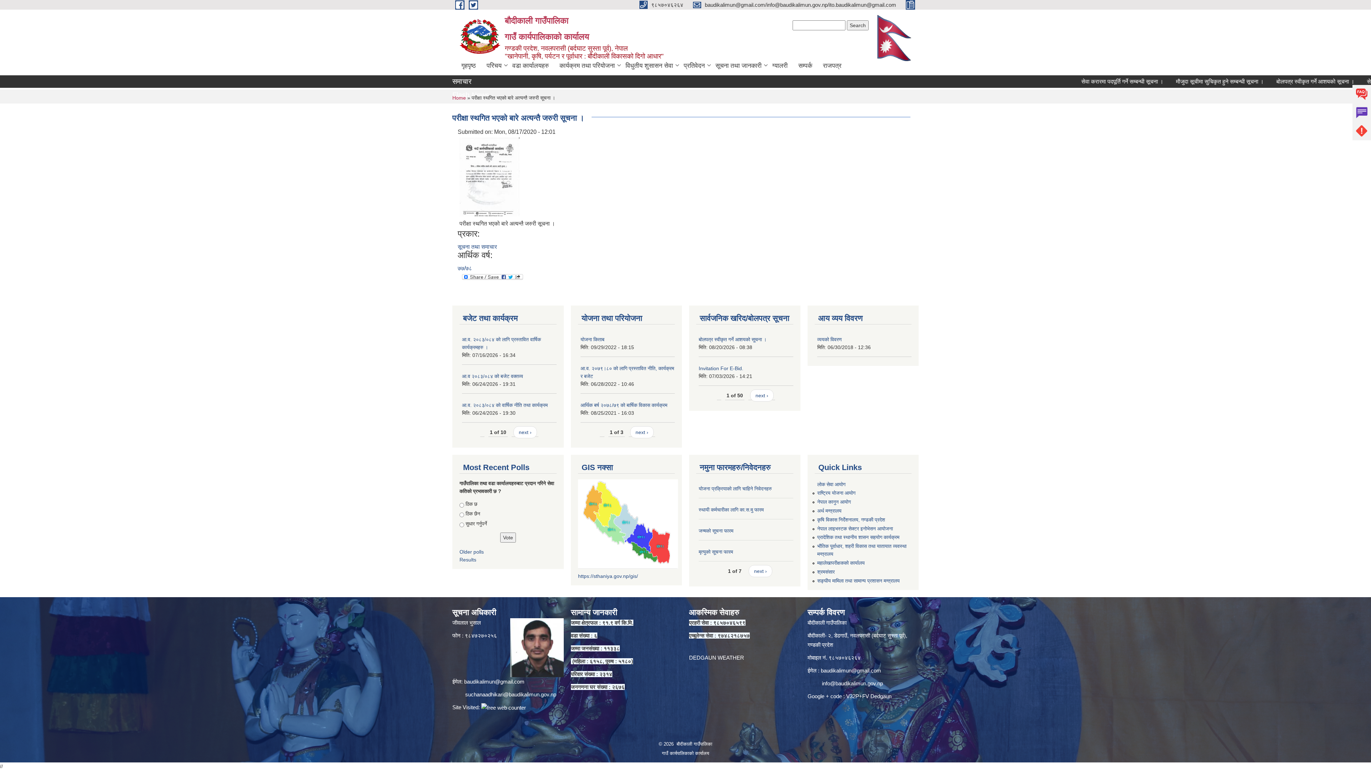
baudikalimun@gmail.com (494, 682)
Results (467, 560)
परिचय (494, 65)
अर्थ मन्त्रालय (829, 511)
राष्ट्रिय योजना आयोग (836, 493)
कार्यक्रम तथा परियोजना (587, 65)
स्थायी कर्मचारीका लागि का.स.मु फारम (731, 510)
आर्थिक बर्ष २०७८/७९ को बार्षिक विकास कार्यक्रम (624, 405)
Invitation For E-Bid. (721, 368)
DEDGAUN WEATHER (716, 658)
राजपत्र (832, 65)
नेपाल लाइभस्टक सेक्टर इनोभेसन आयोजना (855, 528)
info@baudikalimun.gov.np (852, 683)
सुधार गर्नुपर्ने (476, 523)
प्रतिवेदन (694, 65)
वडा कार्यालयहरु (530, 65)
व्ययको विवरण (829, 339)
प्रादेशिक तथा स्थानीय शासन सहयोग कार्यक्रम (858, 537)
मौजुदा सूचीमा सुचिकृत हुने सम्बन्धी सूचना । (1178, 82)
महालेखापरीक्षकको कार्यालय (841, 563)
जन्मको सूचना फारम (716, 531)
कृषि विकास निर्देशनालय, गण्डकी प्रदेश (851, 520)
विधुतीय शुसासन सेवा (649, 65)
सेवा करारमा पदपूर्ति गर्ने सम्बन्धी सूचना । (1081, 82)
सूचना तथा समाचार (477, 247)
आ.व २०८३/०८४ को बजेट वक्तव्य (492, 376)
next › (525, 432)
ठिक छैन (473, 513)
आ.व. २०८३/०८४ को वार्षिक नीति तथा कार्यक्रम (505, 405)
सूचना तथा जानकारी (738, 65)
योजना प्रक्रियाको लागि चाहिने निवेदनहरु (735, 489)
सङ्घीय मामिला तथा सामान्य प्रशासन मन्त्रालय (858, 581)
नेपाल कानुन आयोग (834, 502)
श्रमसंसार (826, 572)
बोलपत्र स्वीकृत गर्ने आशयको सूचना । (1274, 82)
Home (459, 98)
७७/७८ (465, 268)
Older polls (471, 552)
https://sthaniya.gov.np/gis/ (608, 576)
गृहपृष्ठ (468, 65)
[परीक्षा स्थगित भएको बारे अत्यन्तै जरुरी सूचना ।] (489, 176)
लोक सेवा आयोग (831, 484)
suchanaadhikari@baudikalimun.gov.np (510, 694)
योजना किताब (592, 339)
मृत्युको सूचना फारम (716, 552)
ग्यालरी (780, 65)
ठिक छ (471, 504)
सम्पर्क (805, 65)
